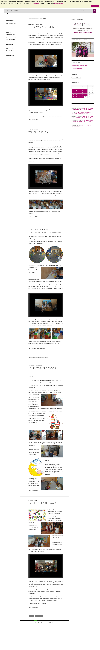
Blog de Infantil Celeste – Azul (15, 11)
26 (79, 96)
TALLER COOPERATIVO (41, 229)
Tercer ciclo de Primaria (10, 39)
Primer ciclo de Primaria (10, 36)
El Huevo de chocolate (77, 68)
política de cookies (58, 3)
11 (76, 92)
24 (73, 96)
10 (73, 92)
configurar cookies (34, 3)
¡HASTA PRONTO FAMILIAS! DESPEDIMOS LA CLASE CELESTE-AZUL (82, 109)
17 (73, 94)
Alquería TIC (8, 32)
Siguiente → (51, 622)
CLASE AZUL (41, 24)
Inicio (62, 10)
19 (79, 94)
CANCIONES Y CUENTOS (33, 24)
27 (82, 96)
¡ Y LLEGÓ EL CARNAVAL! (42, 503)
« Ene (73, 98)
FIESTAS (35, 500)
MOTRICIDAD (37, 227)
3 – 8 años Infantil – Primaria (11, 48)
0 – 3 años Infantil (9, 46)
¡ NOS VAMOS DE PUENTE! (43, 27)
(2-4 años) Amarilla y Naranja (11, 23)
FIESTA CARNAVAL (39, 616)
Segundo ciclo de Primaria (11, 37)
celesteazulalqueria (44, 29)
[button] (42, 67)
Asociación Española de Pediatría (79, 65)
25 (76, 96)
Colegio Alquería (9, 15)
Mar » (92, 98)
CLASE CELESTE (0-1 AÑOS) (70, 10)
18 (76, 94)
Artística (7, 57)
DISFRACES (32, 616)
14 (86, 92)
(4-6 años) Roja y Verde (10, 25)
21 (86, 94)
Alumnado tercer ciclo (10, 34)
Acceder (90, 10)
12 (79, 92)
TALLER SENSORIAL (39, 132)
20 (82, 94)
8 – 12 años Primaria (10, 50)
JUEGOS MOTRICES (33, 357)
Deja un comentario (56, 29)
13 (82, 92)
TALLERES (36, 129)
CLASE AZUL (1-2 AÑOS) (81, 10)
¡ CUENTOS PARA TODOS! (42, 368)
